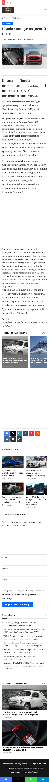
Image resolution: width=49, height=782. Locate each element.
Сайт (4, 580)
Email (5, 569)
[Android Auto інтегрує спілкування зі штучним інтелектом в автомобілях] (36, 489)
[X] (13, 433)
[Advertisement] (24, 221)
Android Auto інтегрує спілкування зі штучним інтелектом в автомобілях (36, 501)
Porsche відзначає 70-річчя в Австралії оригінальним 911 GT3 (12, 499)
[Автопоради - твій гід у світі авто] (8, 10)
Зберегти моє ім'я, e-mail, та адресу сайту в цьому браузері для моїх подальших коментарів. (23, 595)
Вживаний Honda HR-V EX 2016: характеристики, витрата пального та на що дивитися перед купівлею (25, 666)
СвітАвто (17, 18)
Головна (7, 18)
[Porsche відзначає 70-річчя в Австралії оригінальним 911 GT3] (13, 489)
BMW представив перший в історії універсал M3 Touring (35, 473)
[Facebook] (7, 433)
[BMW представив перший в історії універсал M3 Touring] (36, 462)
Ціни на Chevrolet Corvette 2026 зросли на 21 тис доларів (12, 473)
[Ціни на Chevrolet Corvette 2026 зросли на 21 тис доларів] (13, 462)
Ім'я (4, 558)
